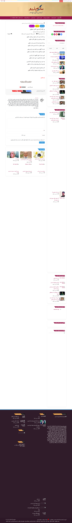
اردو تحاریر (33, 17)
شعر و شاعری (39, 17)
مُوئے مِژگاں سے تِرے (36, 513)
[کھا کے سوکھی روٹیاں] (62, 63)
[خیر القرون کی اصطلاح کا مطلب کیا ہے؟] (43, 509)
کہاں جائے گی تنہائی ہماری (54, 112)
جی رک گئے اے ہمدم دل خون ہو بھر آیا (13, 172)
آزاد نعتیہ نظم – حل (55, 81)
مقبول (63, 48)
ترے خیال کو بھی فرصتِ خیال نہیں (33, 421)
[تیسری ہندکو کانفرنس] (62, 103)
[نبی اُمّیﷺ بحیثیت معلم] (62, 53)
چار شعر (38, 499)
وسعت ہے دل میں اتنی (41, 171)
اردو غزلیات (34, 23)
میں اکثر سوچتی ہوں (55, 70)
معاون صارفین (52, 521)
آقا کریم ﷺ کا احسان (55, 282)
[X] (35, 108)
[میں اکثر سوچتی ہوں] (62, 72)
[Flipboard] (23, 87)
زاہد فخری (37, 26)
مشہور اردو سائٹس (21, 521)
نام (44, 130)
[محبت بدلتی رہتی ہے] (22, 422)
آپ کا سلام (21, 17)
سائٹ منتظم (41, 34)
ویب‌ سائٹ (23, 135)
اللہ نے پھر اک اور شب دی (35, 503)
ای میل (43, 135)
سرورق (59, 17)
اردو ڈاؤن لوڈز (27, 17)
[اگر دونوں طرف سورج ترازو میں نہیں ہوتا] (62, 234)
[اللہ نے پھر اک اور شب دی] (43, 504)
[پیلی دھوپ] (22, 426)
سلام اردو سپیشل (47, 17)
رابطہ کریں (47, 521)
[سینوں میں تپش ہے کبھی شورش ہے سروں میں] (26, 154)
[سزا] (43, 417)
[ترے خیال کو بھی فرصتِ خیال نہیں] (43, 422)
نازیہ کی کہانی (56, 278)
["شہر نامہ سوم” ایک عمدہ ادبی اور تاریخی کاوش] (62, 97)
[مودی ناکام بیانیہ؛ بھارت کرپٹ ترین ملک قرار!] (43, 461)
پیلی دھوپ (17, 425)
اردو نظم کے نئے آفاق (15, 416)
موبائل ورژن (27, 521)
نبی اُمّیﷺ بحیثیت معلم (54, 52)
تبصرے (50, 48)
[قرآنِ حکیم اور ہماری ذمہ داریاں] (62, 57)
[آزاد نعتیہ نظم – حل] (62, 82)
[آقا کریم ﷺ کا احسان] (62, 283)
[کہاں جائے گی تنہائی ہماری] (62, 114)
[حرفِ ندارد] (13, 154)
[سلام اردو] (36, 9)
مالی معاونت (38, 521)
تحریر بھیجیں (57, 521)
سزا (39, 416)
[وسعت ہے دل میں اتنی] (39, 167)
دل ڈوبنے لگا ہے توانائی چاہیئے (40, 159)
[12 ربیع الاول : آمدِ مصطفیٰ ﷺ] (62, 92)
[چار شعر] (43, 500)
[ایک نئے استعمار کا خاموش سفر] (62, 86)
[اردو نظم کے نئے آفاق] (22, 417)
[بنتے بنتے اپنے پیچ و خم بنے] (26, 167)
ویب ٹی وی (43, 521)
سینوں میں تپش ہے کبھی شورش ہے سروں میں (26, 160)
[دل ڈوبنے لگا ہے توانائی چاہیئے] (39, 154)
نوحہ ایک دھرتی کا (55, 192)
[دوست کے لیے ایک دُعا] (62, 67)
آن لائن (22, 444)
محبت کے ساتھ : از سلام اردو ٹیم (42, 519)
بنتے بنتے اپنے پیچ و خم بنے (27, 171)
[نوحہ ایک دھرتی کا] (62, 194)
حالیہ (57, 48)
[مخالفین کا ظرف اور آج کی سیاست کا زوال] (62, 288)
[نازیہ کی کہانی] (62, 279)
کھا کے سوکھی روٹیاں (55, 62)
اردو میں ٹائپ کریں (14, 521)
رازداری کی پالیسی (32, 521)
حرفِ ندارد (17, 159)
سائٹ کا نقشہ (8, 521)
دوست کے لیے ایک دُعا (55, 66)
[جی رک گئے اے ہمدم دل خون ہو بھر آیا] (13, 167)
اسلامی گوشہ (54, 17)
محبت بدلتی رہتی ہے (15, 421)
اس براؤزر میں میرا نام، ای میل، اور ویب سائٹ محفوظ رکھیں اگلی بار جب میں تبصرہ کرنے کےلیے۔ (27, 140)
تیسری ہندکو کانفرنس (55, 102)
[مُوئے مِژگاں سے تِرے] (43, 514)
